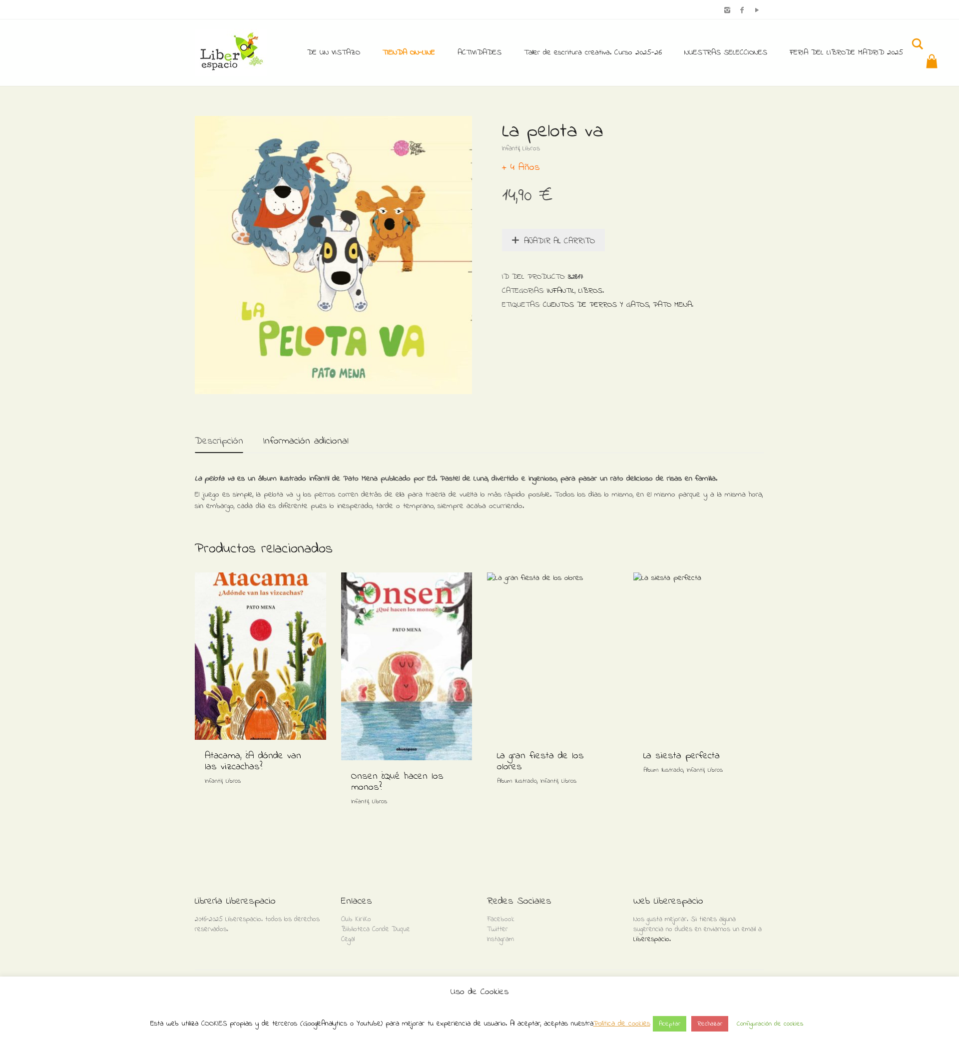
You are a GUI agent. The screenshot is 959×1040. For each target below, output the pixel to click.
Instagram (500, 939)
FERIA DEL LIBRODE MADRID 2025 (846, 52)
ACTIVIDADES (479, 52)
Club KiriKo (356, 919)
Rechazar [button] (709, 1024)
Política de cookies (621, 1023)
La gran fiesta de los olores (540, 761)
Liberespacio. (652, 939)
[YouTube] (756, 11)
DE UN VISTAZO (333, 52)
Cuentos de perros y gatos (596, 305)
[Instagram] (727, 11)
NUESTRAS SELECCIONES (725, 52)
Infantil (510, 148)
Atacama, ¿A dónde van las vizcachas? (253, 761)
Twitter (497, 929)
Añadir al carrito (559, 241)
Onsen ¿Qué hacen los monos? (397, 782)
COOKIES (214, 1023)
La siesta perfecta (681, 756)
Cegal (348, 939)
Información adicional (306, 441)
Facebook (500, 919)
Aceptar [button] (669, 1024)
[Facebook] (742, 11)
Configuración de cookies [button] (770, 1024)
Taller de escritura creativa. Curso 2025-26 (593, 52)
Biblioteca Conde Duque (375, 929)
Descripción (219, 441)
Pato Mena (672, 305)
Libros (531, 148)
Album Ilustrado (517, 781)
